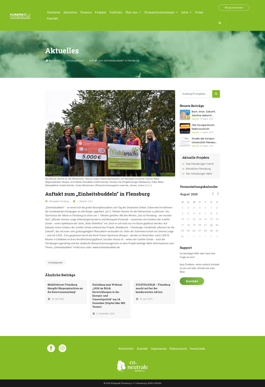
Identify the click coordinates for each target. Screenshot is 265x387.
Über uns (131, 12)
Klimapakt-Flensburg (59, 201)
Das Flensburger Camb (200, 164)
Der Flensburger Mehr (199, 173)
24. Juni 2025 (146, 298)
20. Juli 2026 (57, 298)
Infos (184, 12)
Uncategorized (75, 60)
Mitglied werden (234, 7)
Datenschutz (178, 348)
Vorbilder (115, 12)
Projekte (100, 12)
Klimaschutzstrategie (159, 12)
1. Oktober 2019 (84, 201)
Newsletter (126, 348)
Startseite (53, 12)
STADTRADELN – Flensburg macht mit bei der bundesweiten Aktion (153, 288)
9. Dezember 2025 (105, 313)
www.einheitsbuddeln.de (106, 247)
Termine (86, 12)
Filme (199, 12)
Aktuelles (70, 12)
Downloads (197, 348)
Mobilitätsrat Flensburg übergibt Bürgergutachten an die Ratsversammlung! (65, 288)
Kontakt (52, 18)
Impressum (159, 348)
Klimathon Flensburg (198, 169)
